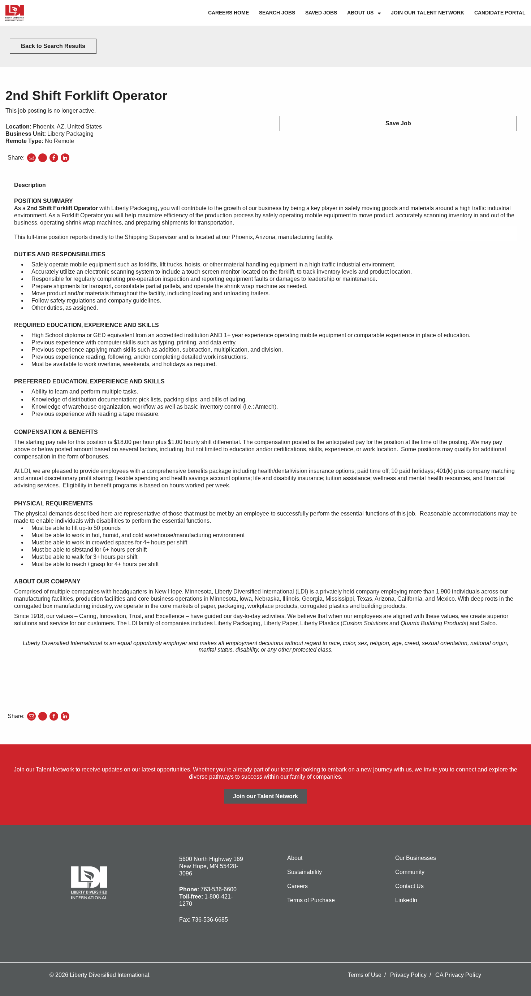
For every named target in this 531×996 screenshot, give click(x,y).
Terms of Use (364, 975)
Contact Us (409, 886)
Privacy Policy (408, 975)
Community (409, 872)
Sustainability (304, 872)
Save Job (398, 123)
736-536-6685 (210, 920)
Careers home (228, 13)
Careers (297, 886)
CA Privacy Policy (458, 975)
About (294, 858)
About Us (360, 13)
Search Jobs (277, 13)
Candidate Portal (500, 13)
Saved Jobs (321, 13)
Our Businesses (415, 858)
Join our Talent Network (427, 13)
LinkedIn (406, 900)
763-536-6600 (218, 889)
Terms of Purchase (311, 900)
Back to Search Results (53, 46)
